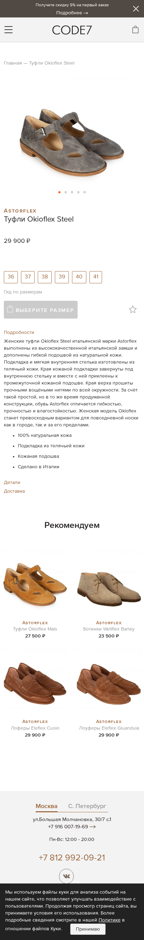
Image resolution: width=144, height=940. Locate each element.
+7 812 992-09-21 (72, 858)
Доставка (14, 491)
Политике (110, 920)
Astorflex (20, 210)
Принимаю (88, 929)
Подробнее (69, 12)
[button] (59, 192)
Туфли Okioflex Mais (35, 629)
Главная (13, 63)
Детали (12, 482)
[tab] (72, 332)
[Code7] (72, 29)
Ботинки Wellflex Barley (109, 629)
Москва (47, 806)
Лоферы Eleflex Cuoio (35, 728)
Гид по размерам (23, 292)
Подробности (19, 332)
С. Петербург (87, 806)
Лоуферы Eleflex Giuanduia (109, 728)
